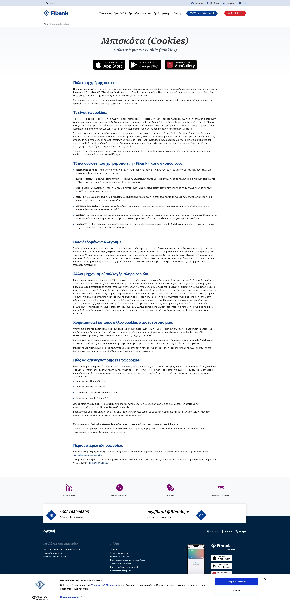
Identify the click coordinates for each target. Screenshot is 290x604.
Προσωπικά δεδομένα (120, 570)
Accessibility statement (121, 563)
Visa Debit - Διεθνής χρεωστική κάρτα (62, 549)
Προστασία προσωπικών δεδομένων (127, 560)
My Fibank (237, 13)
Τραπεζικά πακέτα (140, 13)
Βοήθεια (214, 3)
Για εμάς (199, 3)
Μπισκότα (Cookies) (119, 556)
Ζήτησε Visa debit (203, 13)
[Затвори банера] (265, 579)
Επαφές (230, 3)
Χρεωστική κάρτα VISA (112, 13)
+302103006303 (74, 511)
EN (239, 3)
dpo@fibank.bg (97, 463)
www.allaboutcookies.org (86, 455)
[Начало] (45, 24)
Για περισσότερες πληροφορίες (125, 567)
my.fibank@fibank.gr (168, 511)
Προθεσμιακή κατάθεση (167, 13)
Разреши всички (236, 581)
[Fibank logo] (56, 13)
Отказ (236, 590)
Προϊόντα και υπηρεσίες (61, 544)
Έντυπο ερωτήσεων (119, 553)
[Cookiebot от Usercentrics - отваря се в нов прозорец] (40, 598)
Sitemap (114, 549)
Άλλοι (114, 544)
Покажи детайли (69, 597)
